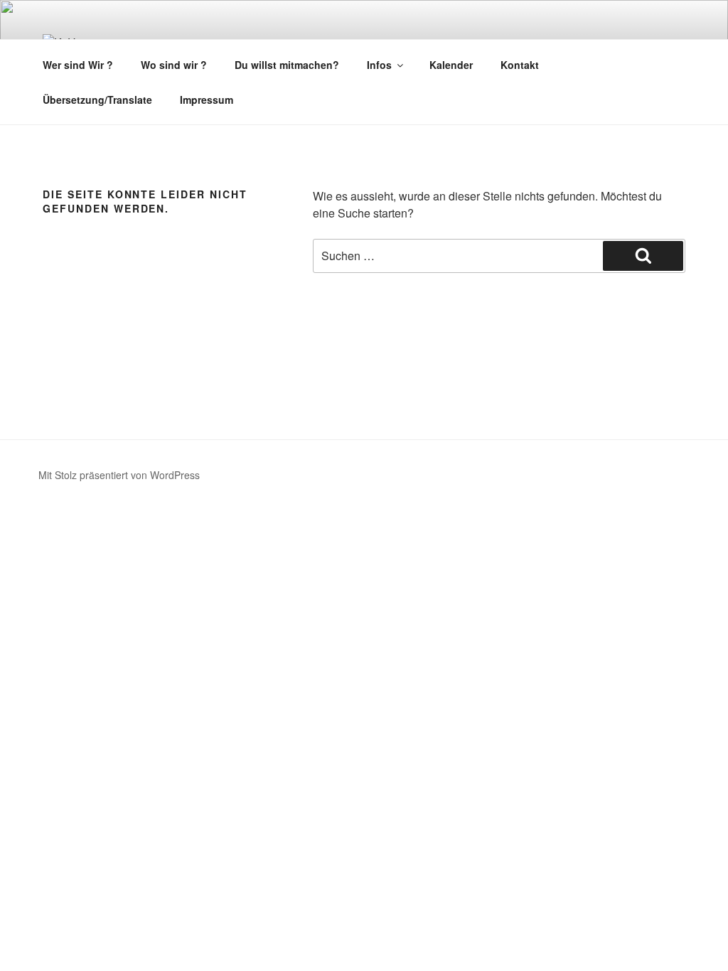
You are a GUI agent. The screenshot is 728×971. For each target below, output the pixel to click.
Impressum (206, 99)
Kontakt (519, 65)
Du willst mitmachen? (287, 65)
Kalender (451, 65)
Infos (379, 65)
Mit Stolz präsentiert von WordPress (119, 475)
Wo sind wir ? (174, 65)
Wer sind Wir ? (78, 65)
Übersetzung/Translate (97, 99)
